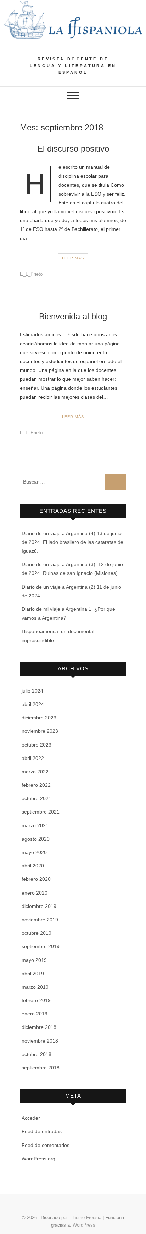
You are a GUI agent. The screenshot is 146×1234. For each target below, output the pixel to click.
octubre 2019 (36, 933)
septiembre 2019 (41, 946)
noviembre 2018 (40, 1041)
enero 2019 (34, 1014)
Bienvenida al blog (73, 316)
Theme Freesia (86, 1217)
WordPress (84, 1225)
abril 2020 (33, 865)
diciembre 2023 (39, 717)
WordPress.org (38, 1158)
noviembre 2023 (40, 731)
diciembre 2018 (39, 1027)
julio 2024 (32, 691)
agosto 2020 (36, 839)
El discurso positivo (73, 148)
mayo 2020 (34, 852)
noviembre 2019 (40, 919)
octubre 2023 (36, 745)
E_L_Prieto (31, 274)
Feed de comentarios (45, 1145)
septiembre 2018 (41, 1067)
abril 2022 (33, 758)
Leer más (73, 258)
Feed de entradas (42, 1131)
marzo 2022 (35, 771)
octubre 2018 (36, 1054)
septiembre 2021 (41, 812)
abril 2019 (33, 973)
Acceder (31, 1118)
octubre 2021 (36, 798)
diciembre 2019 (39, 906)
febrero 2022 (36, 785)
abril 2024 (33, 704)
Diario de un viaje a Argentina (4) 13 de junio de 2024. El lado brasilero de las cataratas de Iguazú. (72, 542)
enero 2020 (34, 893)
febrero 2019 (36, 1000)
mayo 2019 (34, 960)
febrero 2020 (36, 879)
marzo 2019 (35, 987)
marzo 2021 (35, 825)
